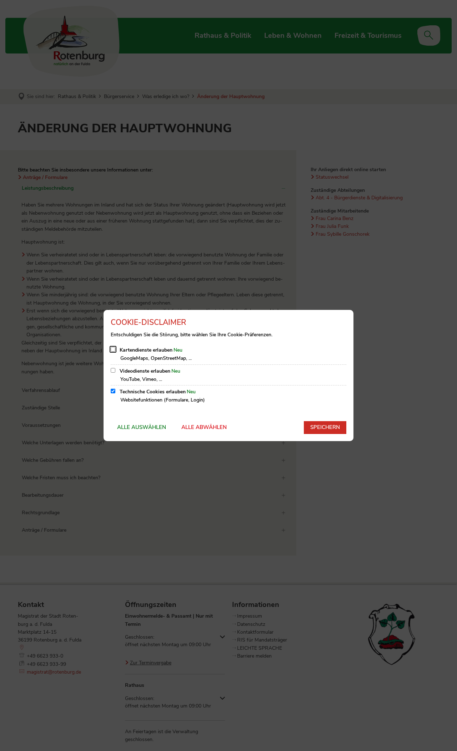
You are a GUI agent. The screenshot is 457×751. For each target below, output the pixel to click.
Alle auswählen (141, 427)
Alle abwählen (204, 427)
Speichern (325, 427)
